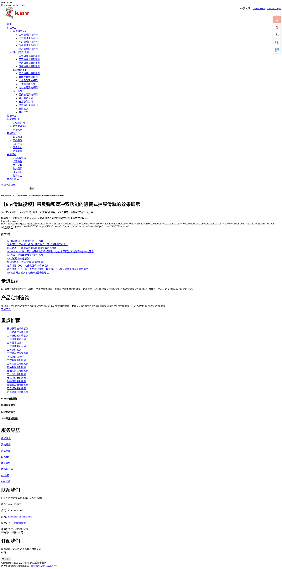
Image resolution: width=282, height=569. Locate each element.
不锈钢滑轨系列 (27, 84)
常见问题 (17, 151)
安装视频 (17, 144)
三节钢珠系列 (14, 350)
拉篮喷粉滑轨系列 (28, 105)
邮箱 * (4, 552)
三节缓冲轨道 (14, 342)
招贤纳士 (17, 175)
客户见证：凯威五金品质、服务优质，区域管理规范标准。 (37, 244)
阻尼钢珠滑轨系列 (28, 42)
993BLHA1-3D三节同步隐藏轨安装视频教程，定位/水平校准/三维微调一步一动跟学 (50, 251)
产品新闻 (17, 140)
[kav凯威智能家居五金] (16, 18)
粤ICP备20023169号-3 (42, 566)
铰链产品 (11, 116)
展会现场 (17, 165)
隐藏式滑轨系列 (21, 52)
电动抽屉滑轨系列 (28, 87)
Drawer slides (259, 8)
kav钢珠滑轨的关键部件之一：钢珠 (25, 241)
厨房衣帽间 (13, 119)
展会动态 (17, 147)
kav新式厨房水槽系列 (18, 258)
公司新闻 (17, 137)
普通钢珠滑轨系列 (28, 49)
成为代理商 (13, 179)
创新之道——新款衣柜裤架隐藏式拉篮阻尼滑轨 (31, 248)
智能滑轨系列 (20, 70)
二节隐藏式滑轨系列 (29, 56)
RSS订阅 (5, 481)
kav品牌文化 (19, 158)
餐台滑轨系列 (26, 98)
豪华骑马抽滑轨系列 (29, 73)
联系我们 (17, 172)
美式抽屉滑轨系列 (28, 94)
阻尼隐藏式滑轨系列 (29, 63)
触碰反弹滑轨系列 (28, 77)
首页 (9, 24)
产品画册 (6, 451)
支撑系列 (23, 108)
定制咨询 (6, 309)
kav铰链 (5, 475)
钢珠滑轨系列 (20, 31)
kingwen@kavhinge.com (13, 5)
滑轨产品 (11, 27)
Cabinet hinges (274, 8)
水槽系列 (17, 130)
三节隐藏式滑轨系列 (29, 59)
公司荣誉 (17, 161)
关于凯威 (11, 154)
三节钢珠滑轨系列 (28, 38)
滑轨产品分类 (8, 185)
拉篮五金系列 (20, 126)
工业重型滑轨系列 (28, 80)
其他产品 (23, 112)
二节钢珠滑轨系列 (28, 34)
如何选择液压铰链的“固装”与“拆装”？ (26, 262)
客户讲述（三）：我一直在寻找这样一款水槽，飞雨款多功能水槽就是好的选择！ (48, 269)
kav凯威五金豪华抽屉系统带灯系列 (25, 255)
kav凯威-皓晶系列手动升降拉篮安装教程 (28, 272)
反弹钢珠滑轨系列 (28, 45)
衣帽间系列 (19, 123)
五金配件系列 (26, 101)
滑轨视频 (6, 444)
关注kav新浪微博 (17, 523)
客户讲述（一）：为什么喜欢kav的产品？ (28, 265)
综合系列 (17, 91)
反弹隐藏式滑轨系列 (29, 66)
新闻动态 (11, 133)
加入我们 (17, 168)
